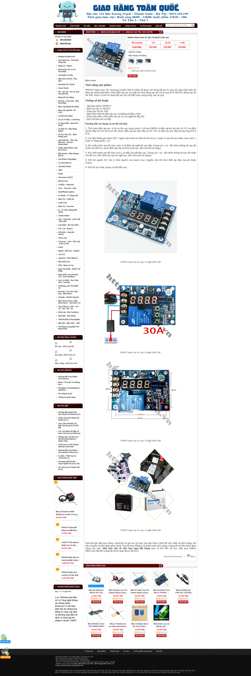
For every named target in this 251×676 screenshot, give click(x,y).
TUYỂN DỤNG (146, 26)
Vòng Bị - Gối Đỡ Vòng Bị (68, 297)
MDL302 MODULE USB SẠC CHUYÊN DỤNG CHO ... (183, 591)
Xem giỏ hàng (65, 40)
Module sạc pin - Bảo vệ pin (139, 32)
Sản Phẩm (90, 32)
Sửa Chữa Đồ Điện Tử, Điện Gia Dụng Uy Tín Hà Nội (68, 426)
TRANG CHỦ (60, 26)
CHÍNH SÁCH (130, 26)
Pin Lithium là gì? (65, 394)
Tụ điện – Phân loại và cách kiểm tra (67, 457)
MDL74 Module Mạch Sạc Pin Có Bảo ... (139, 625)
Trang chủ (89, 651)
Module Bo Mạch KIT (110, 32)
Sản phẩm (101, 651)
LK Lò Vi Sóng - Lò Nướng (69, 120)
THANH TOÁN (115, 26)
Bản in (193, 557)
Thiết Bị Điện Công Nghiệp (69, 319)
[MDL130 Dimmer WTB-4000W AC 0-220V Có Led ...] (67, 497)
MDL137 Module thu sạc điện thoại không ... (118, 625)
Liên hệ (159, 651)
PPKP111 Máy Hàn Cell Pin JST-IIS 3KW (70, 573)
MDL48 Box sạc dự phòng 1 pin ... (162, 625)
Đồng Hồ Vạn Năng (66, 97)
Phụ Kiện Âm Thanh (66, 84)
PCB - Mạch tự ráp (65, 265)
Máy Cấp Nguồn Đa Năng (68, 107)
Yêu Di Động (187, 672)
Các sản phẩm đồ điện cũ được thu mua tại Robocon (69, 432)
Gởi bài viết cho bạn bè (173, 557)
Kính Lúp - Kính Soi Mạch (68, 312)
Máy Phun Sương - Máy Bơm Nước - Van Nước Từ (69, 302)
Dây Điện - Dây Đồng (66, 316)
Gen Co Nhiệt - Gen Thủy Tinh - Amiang (68, 281)
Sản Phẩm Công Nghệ (67, 159)
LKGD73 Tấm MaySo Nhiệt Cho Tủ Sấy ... (70, 543)
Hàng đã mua (65, 43)
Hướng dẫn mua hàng (143, 651)
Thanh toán (114, 651)
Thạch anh (62, 238)
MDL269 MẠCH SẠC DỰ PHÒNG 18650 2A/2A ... (96, 625)
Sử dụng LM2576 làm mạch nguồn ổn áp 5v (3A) (69, 463)
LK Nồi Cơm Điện (65, 116)
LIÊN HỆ (158, 26)
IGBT (60, 170)
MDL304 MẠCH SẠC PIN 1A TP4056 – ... (161, 591)
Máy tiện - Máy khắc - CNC (69, 323)
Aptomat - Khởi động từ (68, 258)
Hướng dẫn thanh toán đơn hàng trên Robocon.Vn (69, 413)
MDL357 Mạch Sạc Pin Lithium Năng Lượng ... (139, 591)
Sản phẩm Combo (65, 75)
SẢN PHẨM (74, 26)
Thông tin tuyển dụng (66, 397)
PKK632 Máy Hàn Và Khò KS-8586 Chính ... (70, 558)
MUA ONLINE (99, 26)
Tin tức (126, 651)
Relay (60, 247)
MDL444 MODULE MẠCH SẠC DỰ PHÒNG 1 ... (96, 591)
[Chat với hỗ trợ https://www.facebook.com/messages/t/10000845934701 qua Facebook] (71, 342)
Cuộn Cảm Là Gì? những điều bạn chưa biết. (68, 446)
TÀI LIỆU (86, 26)
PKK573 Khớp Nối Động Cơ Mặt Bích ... (70, 528)
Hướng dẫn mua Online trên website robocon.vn (68, 451)
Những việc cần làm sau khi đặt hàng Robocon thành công (68, 439)
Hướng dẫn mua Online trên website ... (67, 378)
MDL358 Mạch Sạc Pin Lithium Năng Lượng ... (118, 591)
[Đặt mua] (133, 77)
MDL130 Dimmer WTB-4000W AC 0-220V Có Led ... (67, 513)
